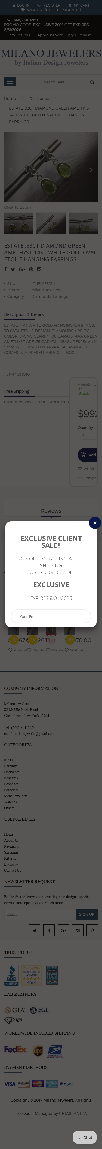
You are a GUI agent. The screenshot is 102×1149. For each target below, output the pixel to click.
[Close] (95, 523)
